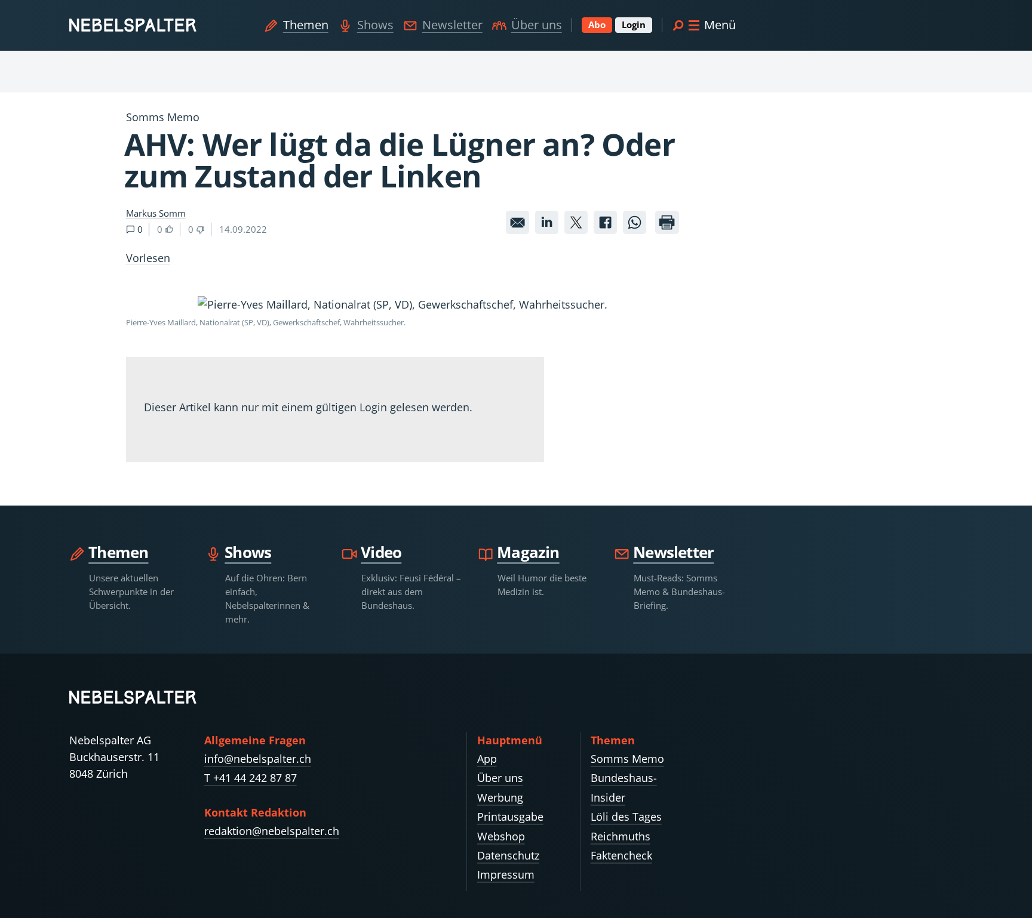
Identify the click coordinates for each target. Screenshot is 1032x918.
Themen (305, 25)
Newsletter (452, 25)
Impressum (506, 874)
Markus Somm (156, 213)
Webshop (501, 836)
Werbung (500, 797)
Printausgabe (510, 816)
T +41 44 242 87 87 (250, 778)
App (487, 758)
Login (634, 24)
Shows (375, 25)
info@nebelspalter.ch (257, 758)
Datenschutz (508, 855)
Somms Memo (627, 758)
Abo (597, 24)
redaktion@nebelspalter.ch (271, 831)
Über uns (536, 25)
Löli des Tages (626, 816)
